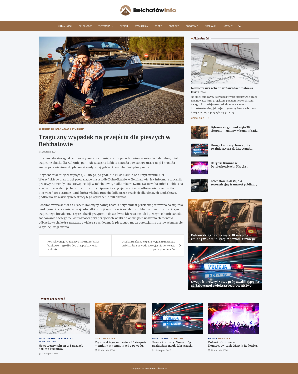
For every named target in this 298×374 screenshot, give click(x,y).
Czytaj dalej (198, 117)
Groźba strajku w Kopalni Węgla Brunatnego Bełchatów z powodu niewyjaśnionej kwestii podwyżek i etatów (148, 245)
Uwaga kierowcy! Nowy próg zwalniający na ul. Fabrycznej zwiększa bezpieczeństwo (230, 149)
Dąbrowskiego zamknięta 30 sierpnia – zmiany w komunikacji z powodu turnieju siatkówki (235, 131)
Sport (158, 26)
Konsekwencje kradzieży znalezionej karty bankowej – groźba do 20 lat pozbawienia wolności (73, 245)
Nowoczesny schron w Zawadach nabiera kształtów (61, 347)
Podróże (174, 26)
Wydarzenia (141, 26)
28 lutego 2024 (48, 151)
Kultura (212, 338)
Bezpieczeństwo (47, 338)
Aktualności (65, 26)
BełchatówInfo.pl (158, 368)
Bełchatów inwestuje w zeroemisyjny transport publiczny (234, 182)
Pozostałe (192, 26)
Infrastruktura (47, 341)
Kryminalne (77, 129)
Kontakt (227, 26)
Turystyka (104, 26)
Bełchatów (85, 26)
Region (124, 26)
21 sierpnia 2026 (49, 353)
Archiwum (210, 26)
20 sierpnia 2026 (162, 350)
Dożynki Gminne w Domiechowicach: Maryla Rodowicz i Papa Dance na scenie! (233, 166)
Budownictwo (65, 338)
